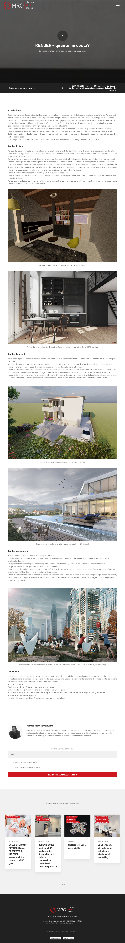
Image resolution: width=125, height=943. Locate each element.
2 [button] (62, 884)
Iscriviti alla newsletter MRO (62, 775)
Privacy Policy (33, 762)
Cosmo (75, 923)
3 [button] (64, 884)
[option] (18, 841)
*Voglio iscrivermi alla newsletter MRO (10, 767)
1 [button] (60, 884)
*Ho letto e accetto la (10, 762)
